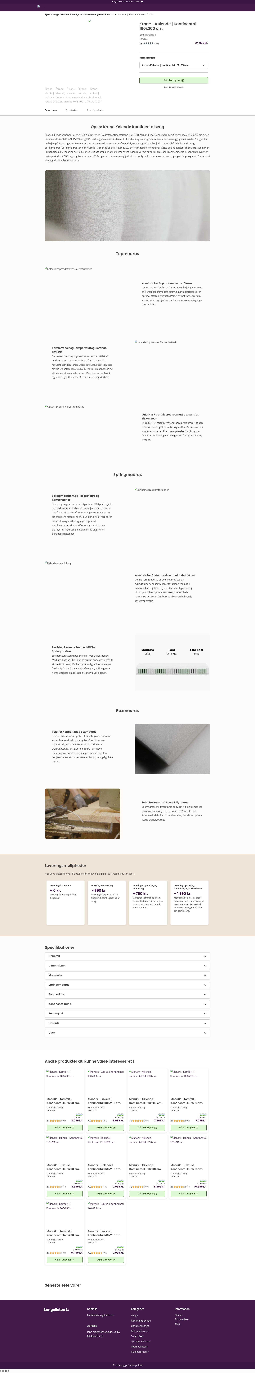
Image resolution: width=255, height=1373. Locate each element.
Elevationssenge (140, 1325)
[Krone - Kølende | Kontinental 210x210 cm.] (89, 22)
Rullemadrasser (140, 1351)
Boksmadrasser (139, 1331)
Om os (178, 1315)
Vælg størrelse (147, 58)
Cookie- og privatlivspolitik (127, 1365)
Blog (177, 1323)
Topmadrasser (139, 1346)
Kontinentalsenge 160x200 (95, 15)
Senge (55, 15)
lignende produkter (95, 110)
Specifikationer (72, 110)
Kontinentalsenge (70, 15)
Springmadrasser (140, 1341)
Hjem (47, 15)
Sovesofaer (137, 1336)
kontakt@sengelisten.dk (100, 1315)
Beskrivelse (51, 110)
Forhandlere (182, 1319)
